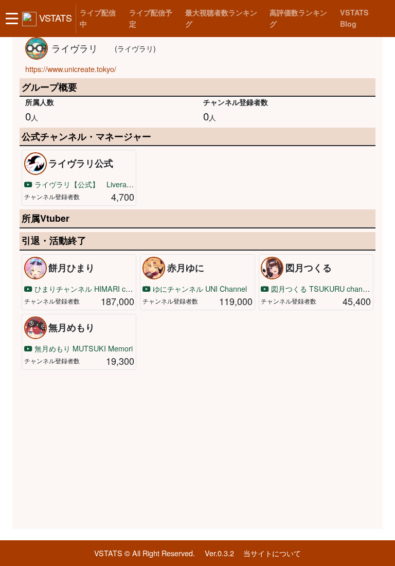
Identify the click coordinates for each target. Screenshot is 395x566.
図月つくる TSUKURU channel (320, 288)
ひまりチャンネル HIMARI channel (90, 288)
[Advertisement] (197, 450)
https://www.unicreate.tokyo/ (70, 68)
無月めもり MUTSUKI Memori (82, 348)
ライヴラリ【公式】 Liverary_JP (89, 184)
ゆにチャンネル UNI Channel (199, 288)
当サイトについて (272, 552)
